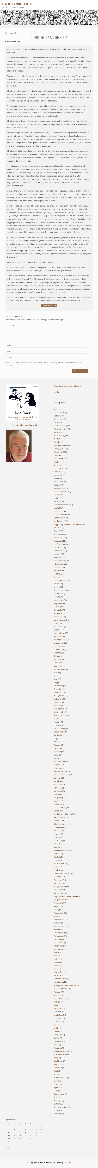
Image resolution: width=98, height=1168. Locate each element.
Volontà (57, 571)
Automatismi (59, 633)
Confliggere (58, 449)
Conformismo (59, 544)
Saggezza (58, 541)
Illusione (57, 656)
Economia (58, 827)
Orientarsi (58, 1018)
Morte (56, 666)
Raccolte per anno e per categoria (67, 386)
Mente (56, 432)
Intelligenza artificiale (62, 814)
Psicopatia (58, 617)
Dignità (57, 1081)
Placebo (57, 992)
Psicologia (58, 452)
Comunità (58, 646)
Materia (57, 1104)
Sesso (56, 755)
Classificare (58, 1041)
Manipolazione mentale (63, 850)
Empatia (57, 702)
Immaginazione (60, 640)
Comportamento (60, 580)
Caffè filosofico (60, 620)
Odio (56, 844)
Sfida (56, 929)
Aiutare (56, 906)
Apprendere (58, 600)
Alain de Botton (60, 1078)
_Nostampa (58, 564)
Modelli (56, 801)
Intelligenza (58, 521)
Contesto (57, 1114)
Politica (57, 485)
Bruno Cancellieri (60, 989)
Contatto (67, 1162)
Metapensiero (59, 920)
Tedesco (57, 1031)
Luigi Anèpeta (59, 933)
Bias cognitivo (59, 715)
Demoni (57, 788)
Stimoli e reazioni (60, 824)
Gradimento (58, 870)
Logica (56, 554)
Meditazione (58, 847)
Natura (56, 719)
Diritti (56, 1045)
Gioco (56, 676)
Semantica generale (62, 1051)
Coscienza (58, 459)
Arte (55, 673)
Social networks (60, 975)
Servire (56, 1038)
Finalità (56, 834)
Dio (55, 1025)
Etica (56, 422)
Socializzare (58, 893)
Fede (55, 969)
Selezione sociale (60, 1107)
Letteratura (58, 699)
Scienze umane (60, 1054)
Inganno (57, 659)
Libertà (56, 475)
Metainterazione (60, 979)
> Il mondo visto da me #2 (25, 425)
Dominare (58, 841)
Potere (56, 584)
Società (57, 501)
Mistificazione (59, 729)
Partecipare (58, 936)
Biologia (57, 1002)
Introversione (59, 864)
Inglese (56, 1074)
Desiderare (58, 623)
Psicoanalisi (58, 913)
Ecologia (57, 725)
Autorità (57, 956)
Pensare (57, 472)
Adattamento (59, 926)
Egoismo (57, 939)
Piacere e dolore (60, 429)
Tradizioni (58, 877)
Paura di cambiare (61, 775)
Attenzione (58, 768)
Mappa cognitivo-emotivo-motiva (67, 524)
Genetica (57, 752)
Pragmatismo (59, 887)
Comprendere (59, 561)
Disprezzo (58, 765)
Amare (56, 528)
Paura (56, 531)
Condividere (58, 518)
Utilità (56, 959)
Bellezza (57, 577)
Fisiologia (57, 1101)
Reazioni (57, 1064)
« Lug (8, 1147)
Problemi (57, 785)
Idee (55, 679)
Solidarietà (12, 33)
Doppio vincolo (60, 808)
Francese (57, 745)
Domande (58, 610)
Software (57, 1008)
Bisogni (57, 416)
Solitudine (58, 636)
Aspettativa (58, 982)
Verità (56, 498)
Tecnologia (58, 880)
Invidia (56, 1028)
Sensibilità (58, 1068)
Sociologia (58, 1035)
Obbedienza (58, 811)
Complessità (58, 663)
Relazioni (57, 482)
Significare (58, 1061)
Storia (56, 867)
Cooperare (58, 551)
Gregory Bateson (60, 900)
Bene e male (59, 732)
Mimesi (56, 1005)
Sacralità (57, 781)
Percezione (58, 692)
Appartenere (59, 436)
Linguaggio (58, 643)
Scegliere (57, 534)
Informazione (59, 669)
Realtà (56, 857)
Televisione (58, 962)
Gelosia (56, 1084)
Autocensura (59, 761)
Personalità (58, 903)
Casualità (57, 594)
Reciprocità (58, 946)
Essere (56, 837)
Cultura (57, 607)
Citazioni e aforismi (61, 873)
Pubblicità (58, 1048)
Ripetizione (58, 1087)
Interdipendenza (60, 590)
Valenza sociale (60, 771)
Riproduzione (59, 1094)
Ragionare (58, 538)
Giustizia (57, 821)
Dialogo (57, 804)
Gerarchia (58, 567)
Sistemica (57, 465)
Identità (57, 557)
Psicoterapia (59, 627)
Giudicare (57, 455)
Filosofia (57, 442)
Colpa (56, 738)
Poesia (56, 706)
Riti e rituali (58, 686)
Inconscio (57, 439)
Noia (55, 1097)
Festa (56, 860)
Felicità (56, 495)
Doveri (56, 1110)
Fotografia (58, 972)
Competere (58, 468)
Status (56, 597)
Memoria (57, 791)
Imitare (57, 587)
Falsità (56, 574)
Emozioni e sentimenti (62, 445)
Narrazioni (58, 943)
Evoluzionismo (59, 794)
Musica (56, 758)
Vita (55, 478)
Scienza (57, 653)
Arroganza (58, 613)
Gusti (56, 1091)
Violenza (57, 742)
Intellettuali (58, 1015)
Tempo (56, 682)
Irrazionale (58, 966)
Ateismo (57, 916)
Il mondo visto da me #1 (17, 4)
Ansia (56, 1058)
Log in (56, 392)
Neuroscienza (59, 999)
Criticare (57, 630)
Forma (56, 854)
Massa (56, 1012)
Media (56, 748)
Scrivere (57, 1022)
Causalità (57, 548)
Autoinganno (59, 709)
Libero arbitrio (59, 515)
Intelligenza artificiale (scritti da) (66, 985)
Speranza (57, 952)
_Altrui (56, 508)
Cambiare (58, 511)
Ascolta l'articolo (47, 306)
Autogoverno (59, 696)
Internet (57, 995)
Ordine (56, 923)
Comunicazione (60, 492)
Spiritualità (58, 735)
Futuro (56, 722)
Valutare (57, 462)
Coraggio (57, 910)
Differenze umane (61, 505)
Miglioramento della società (65, 896)
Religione (57, 419)
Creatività (57, 689)
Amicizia (57, 831)
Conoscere (58, 413)
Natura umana (60, 426)
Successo (57, 883)
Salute (56, 1071)
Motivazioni (58, 488)
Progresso (58, 798)
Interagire (58, 409)
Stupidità (57, 603)
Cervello (57, 778)
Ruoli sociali (58, 712)
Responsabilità (59, 817)
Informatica (58, 949)
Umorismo (58, 650)
